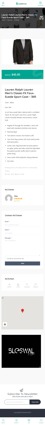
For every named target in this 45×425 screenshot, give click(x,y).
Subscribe (35, 402)
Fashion (9, 20)
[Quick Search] (41, 18)
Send (22, 263)
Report (35, 287)
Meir (16, 196)
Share (9, 287)
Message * (8, 238)
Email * (7, 221)
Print (18, 287)
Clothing (16, 20)
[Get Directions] (5, 324)
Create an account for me (15, 259)
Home (3, 20)
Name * (7, 230)
